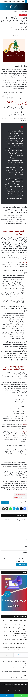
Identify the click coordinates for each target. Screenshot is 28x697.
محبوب (7, 655)
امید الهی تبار (23, 659)
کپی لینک (5, 502)
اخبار (22, 11)
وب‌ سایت (25, 552)
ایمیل (25, 546)
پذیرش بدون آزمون (20, 494)
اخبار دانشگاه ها (17, 11)
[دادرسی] (14, 6)
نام (26, 539)
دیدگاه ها (20, 655)
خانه (25, 11)
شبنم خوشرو (23, 669)
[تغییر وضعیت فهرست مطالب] (23, 36)
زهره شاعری (23, 27)
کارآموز (25, 665)
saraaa (25, 675)
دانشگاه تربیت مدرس (19, 497)
